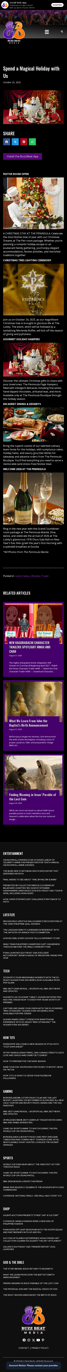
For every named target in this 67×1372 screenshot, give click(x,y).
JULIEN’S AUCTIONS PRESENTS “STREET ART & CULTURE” (31, 1215)
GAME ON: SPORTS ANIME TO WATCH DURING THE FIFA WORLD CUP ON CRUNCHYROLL (30, 1129)
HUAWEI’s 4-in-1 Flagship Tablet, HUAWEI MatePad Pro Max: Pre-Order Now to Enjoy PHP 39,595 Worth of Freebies (32, 1000)
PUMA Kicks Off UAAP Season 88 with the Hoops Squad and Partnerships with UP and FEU (33, 1230)
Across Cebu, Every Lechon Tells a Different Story (31, 938)
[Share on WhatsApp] (32, 141)
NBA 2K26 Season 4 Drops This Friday (23, 1181)
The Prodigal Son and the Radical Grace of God (30, 1289)
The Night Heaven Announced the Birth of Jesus (29, 1295)
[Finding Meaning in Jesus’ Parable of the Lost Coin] (33, 789)
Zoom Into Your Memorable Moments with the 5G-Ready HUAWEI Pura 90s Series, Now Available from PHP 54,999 (31, 980)
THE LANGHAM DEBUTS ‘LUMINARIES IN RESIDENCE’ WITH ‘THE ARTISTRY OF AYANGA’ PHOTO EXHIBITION (31, 931)
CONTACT (24, 1347)
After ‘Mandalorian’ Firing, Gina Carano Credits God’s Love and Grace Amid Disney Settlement (33, 1053)
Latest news (22, 576)
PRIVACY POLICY (39, 1347)
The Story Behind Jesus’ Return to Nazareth (28, 1269)
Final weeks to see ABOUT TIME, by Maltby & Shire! (30, 879)
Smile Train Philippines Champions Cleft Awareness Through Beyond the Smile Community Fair (31, 945)
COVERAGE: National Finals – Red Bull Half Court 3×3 (32, 1196)
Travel (44, 576)
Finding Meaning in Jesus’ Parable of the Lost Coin (30, 1283)
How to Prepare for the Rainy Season (24, 1061)
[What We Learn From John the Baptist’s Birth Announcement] (33, 715)
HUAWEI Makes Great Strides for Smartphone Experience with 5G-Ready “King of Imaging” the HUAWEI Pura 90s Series (29, 1022)
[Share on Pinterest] (23, 141)
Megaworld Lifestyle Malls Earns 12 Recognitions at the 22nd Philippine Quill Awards (32, 922)
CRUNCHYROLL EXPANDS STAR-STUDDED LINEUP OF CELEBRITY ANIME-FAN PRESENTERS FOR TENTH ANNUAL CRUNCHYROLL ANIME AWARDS (31, 862)
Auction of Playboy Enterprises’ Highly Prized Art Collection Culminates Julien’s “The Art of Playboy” (32, 1239)
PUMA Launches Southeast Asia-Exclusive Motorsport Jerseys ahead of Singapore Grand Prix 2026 (32, 955)
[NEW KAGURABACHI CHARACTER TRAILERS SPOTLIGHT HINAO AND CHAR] (33, 639)
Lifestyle (35, 576)
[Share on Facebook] (6, 141)
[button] (24, 1340)
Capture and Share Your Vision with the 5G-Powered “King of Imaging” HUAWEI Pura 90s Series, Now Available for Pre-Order (33, 1011)
